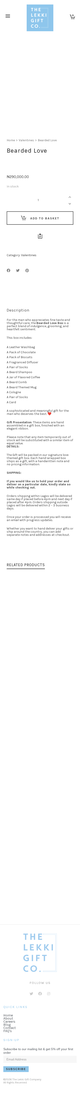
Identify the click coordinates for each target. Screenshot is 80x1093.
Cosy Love (40, 814)
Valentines (26, 140)
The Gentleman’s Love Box (40, 899)
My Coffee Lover (40, 643)
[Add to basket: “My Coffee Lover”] (20, 626)
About (8, 1018)
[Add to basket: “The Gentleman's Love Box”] (20, 882)
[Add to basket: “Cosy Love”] (20, 797)
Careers (9, 1021)
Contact (9, 1028)
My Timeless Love (40, 728)
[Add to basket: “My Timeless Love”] (20, 711)
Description (18, 310)
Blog (7, 1024)
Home (11, 140)
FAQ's (7, 1031)
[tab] (18, 310)
